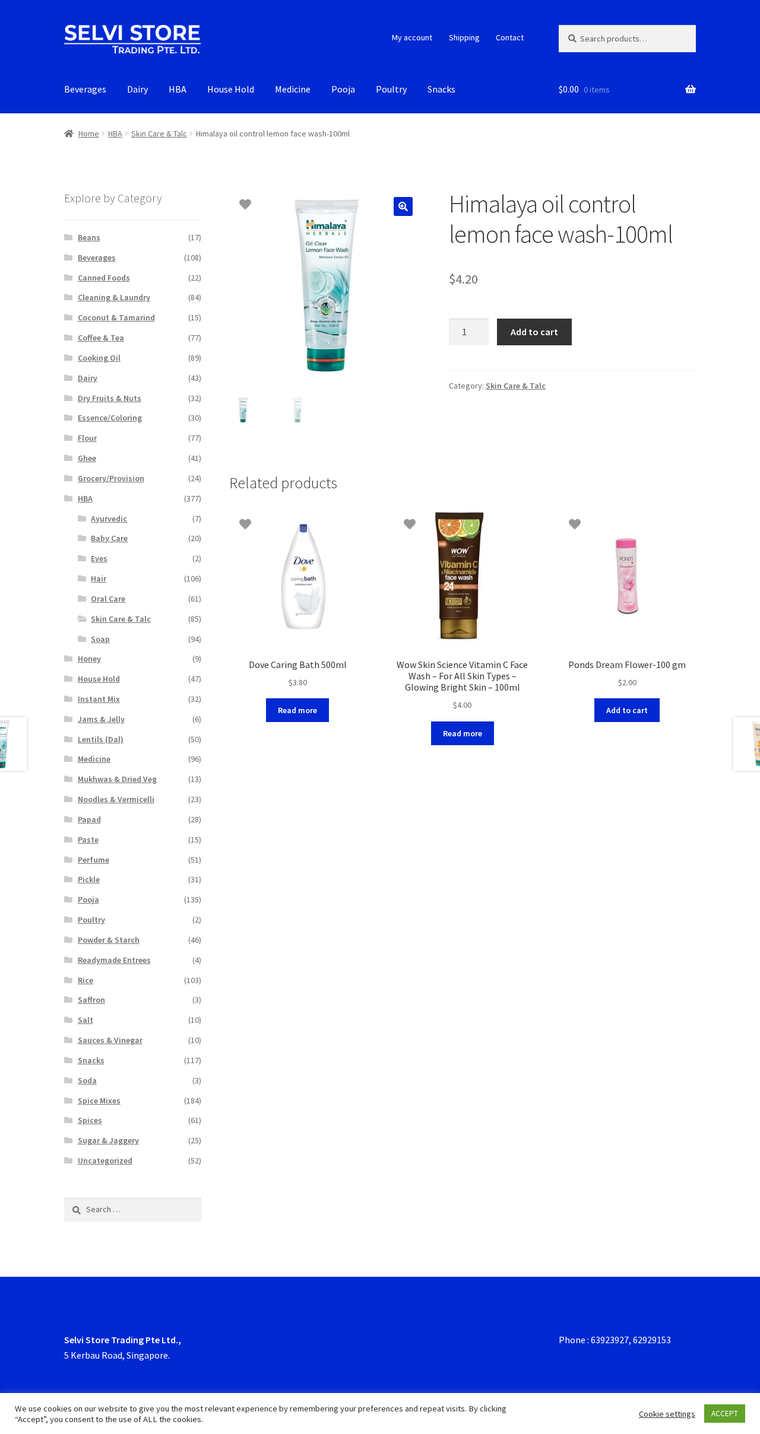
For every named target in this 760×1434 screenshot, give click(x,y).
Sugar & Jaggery (108, 1140)
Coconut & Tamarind (116, 317)
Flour (87, 438)
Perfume (93, 859)
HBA (177, 89)
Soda (87, 1080)
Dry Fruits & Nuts (109, 398)
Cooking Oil (99, 357)
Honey (89, 658)
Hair (98, 578)
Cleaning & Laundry (114, 297)
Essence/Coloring (110, 417)
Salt (85, 1020)
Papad (89, 819)
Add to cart (534, 332)
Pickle (89, 879)
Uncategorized (105, 1160)
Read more (297, 710)
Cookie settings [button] (667, 1413)
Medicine (293, 89)
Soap (100, 639)
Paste (88, 839)
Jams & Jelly (101, 719)
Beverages (85, 89)
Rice (85, 980)
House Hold (230, 89)
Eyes (99, 558)
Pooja (343, 89)
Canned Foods (104, 277)
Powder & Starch (109, 939)
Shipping (464, 37)
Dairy (137, 89)
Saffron (91, 999)
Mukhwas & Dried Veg (117, 779)
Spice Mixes (99, 1100)
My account (412, 37)
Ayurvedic (109, 518)
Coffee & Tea (101, 337)
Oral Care (108, 598)
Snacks (441, 89)
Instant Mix (99, 699)
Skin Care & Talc (159, 133)
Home (88, 133)
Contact (510, 37)
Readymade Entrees (114, 960)
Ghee (87, 458)
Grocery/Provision (111, 478)
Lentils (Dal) (101, 739)
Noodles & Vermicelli (116, 799)
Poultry (391, 89)
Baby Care (109, 538)
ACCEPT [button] (724, 1413)
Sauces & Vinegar (110, 1040)
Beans (89, 237)
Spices (90, 1120)
